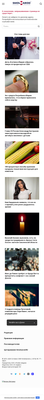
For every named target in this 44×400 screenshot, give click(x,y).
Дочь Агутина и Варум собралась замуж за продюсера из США (19, 63)
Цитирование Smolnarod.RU (16, 350)
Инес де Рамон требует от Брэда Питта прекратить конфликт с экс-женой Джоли (22, 275)
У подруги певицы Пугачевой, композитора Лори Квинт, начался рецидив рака (20, 311)
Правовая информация (14, 338)
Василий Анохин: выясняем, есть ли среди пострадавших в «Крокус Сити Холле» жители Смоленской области (21, 240)
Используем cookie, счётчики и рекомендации (19, 397)
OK (38, 397)
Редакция (8, 333)
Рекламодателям (11, 344)
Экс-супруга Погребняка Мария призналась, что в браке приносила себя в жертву (20, 97)
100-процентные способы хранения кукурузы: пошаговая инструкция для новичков (21, 168)
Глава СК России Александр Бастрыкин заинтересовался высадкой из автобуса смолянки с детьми (22, 133)
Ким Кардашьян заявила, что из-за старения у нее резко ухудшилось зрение (20, 204)
